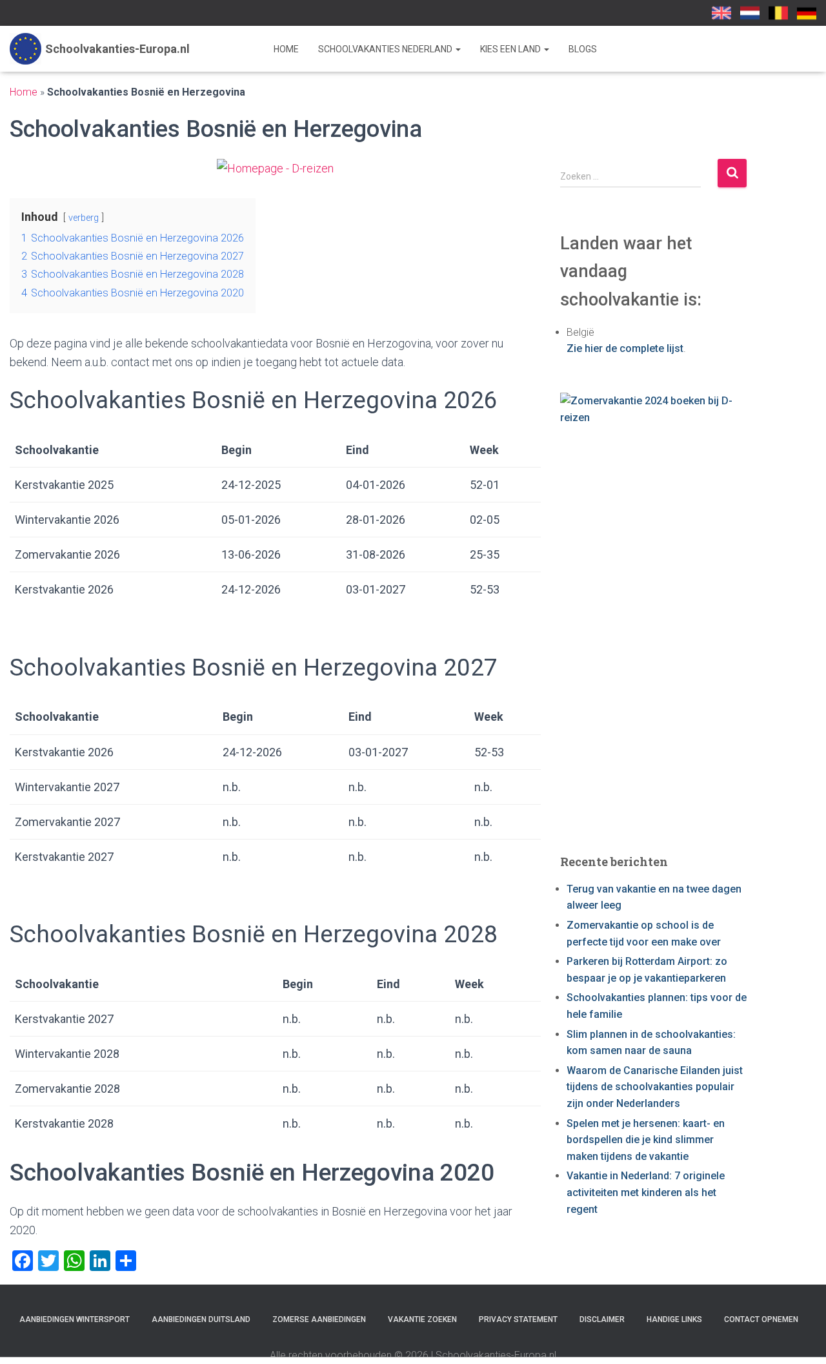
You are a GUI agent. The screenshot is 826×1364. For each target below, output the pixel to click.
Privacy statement (518, 1319)
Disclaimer (602, 1319)
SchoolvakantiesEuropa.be (778, 13)
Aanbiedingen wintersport (74, 1319)
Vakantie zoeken (422, 1319)
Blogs (583, 49)
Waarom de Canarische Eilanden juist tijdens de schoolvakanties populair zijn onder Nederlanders (655, 1087)
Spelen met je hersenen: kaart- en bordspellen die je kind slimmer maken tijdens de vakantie (646, 1139)
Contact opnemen (761, 1319)
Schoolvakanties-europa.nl (750, 13)
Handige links (674, 1319)
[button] (457, 49)
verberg (83, 217)
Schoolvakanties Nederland (386, 49)
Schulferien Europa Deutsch (806, 13)
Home (286, 49)
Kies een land (511, 49)
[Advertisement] (653, 639)
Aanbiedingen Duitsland (201, 1319)
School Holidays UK (721, 13)
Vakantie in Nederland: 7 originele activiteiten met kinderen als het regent (646, 1192)
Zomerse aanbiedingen (319, 1319)
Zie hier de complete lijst (625, 348)
